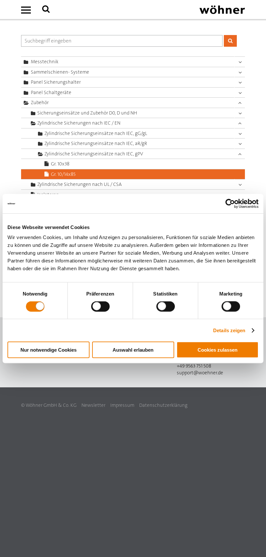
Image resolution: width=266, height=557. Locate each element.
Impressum (122, 405)
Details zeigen (229, 330)
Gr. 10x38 (60, 164)
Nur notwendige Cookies (48, 350)
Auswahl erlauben (133, 350)
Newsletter (93, 405)
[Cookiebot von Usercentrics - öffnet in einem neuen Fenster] (230, 203)
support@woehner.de (200, 372)
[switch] (101, 307)
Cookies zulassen (217, 350)
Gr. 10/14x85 (63, 174)
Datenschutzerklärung (163, 405)
